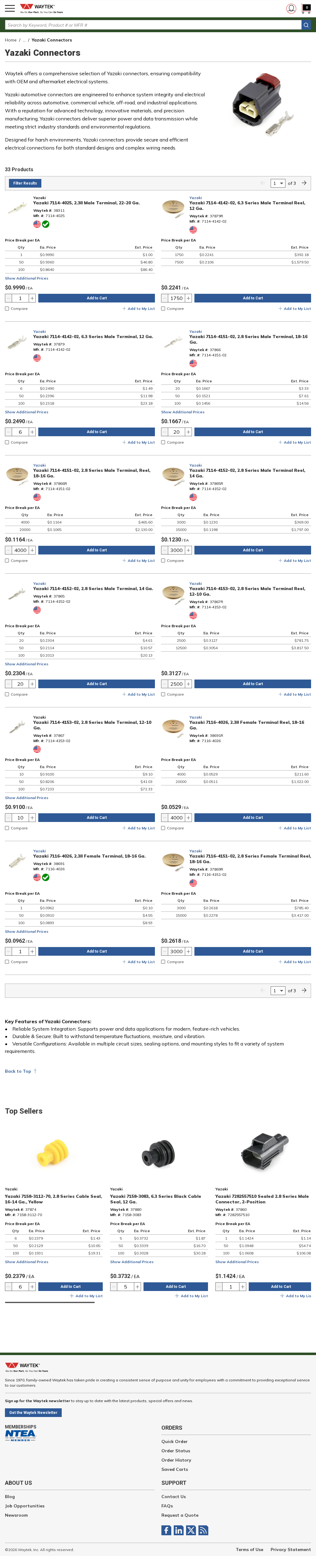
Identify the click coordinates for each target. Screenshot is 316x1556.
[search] (306, 25)
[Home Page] (43, 9)
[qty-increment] (32, 298)
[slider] (50, 1302)
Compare (19, 308)
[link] (262, 183)
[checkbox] (7, 308)
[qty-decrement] (8, 298)
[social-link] (167, 1530)
